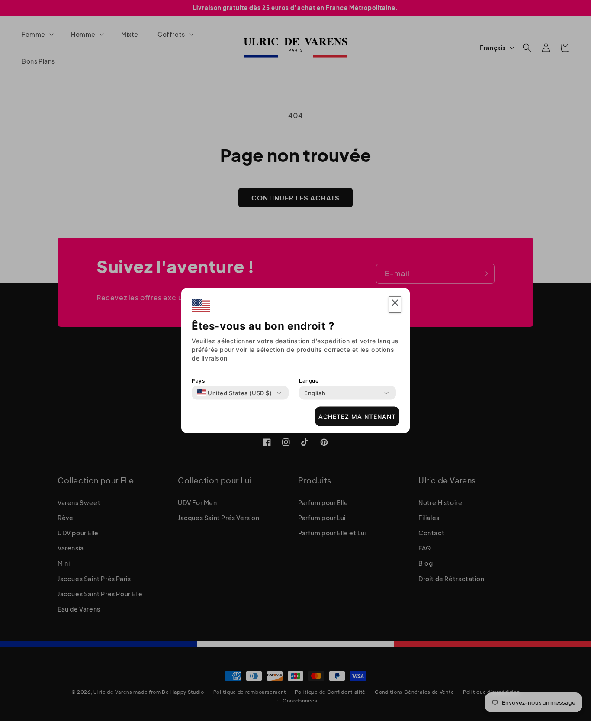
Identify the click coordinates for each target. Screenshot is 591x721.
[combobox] (234, 393)
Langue (309, 380)
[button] (395, 305)
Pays (198, 380)
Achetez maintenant (357, 416)
